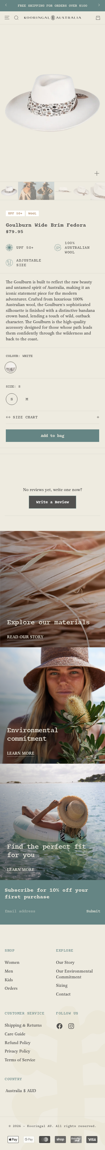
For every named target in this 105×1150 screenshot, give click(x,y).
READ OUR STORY (25, 636)
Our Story (65, 962)
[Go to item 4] (63, 191)
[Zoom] (97, 173)
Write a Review (56, 504)
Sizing (61, 985)
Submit (93, 911)
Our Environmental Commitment (74, 974)
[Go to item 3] (45, 191)
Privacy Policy (17, 1051)
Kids (9, 979)
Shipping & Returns (23, 1025)
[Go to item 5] (81, 191)
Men (9, 971)
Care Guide (15, 1034)
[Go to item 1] (9, 191)
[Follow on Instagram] (71, 1026)
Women (12, 962)
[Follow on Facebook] (59, 1026)
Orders (11, 988)
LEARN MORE (20, 753)
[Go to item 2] (27, 191)
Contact (63, 993)
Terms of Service (20, 1059)
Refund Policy (18, 1042)
